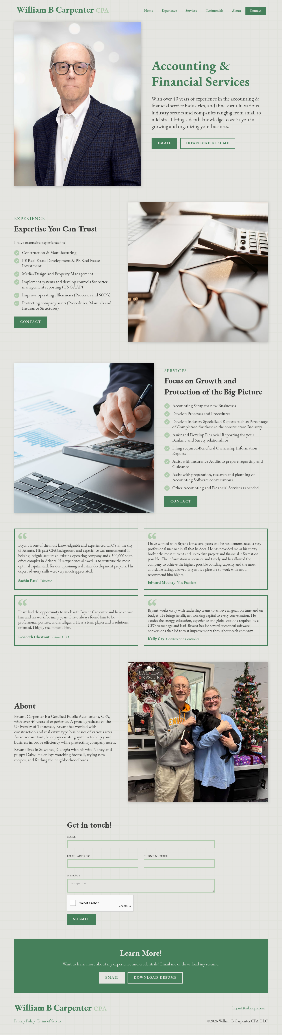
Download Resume (207, 143)
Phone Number (156, 856)
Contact (255, 11)
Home (148, 11)
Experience (169, 11)
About (236, 11)
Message (73, 875)
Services (191, 11)
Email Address (79, 856)
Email (164, 143)
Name (71, 837)
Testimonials (214, 11)
